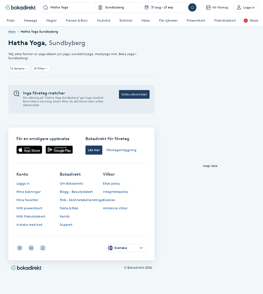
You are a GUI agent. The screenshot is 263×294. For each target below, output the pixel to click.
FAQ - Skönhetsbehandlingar (82, 200)
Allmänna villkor (115, 208)
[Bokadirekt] (20, 7)
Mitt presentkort (29, 208)
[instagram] (19, 248)
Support (66, 225)
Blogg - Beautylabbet (76, 192)
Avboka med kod (29, 225)
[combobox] (67, 7)
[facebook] (42, 248)
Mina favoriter (27, 200)
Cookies (109, 200)
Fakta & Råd (69, 208)
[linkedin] (31, 248)
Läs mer (94, 150)
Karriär (65, 216)
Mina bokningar (28, 192)
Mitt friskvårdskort (30, 216)
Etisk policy (111, 183)
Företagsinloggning (121, 150)
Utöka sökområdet (134, 94)
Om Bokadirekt (71, 183)
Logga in (23, 183)
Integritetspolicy (115, 192)
